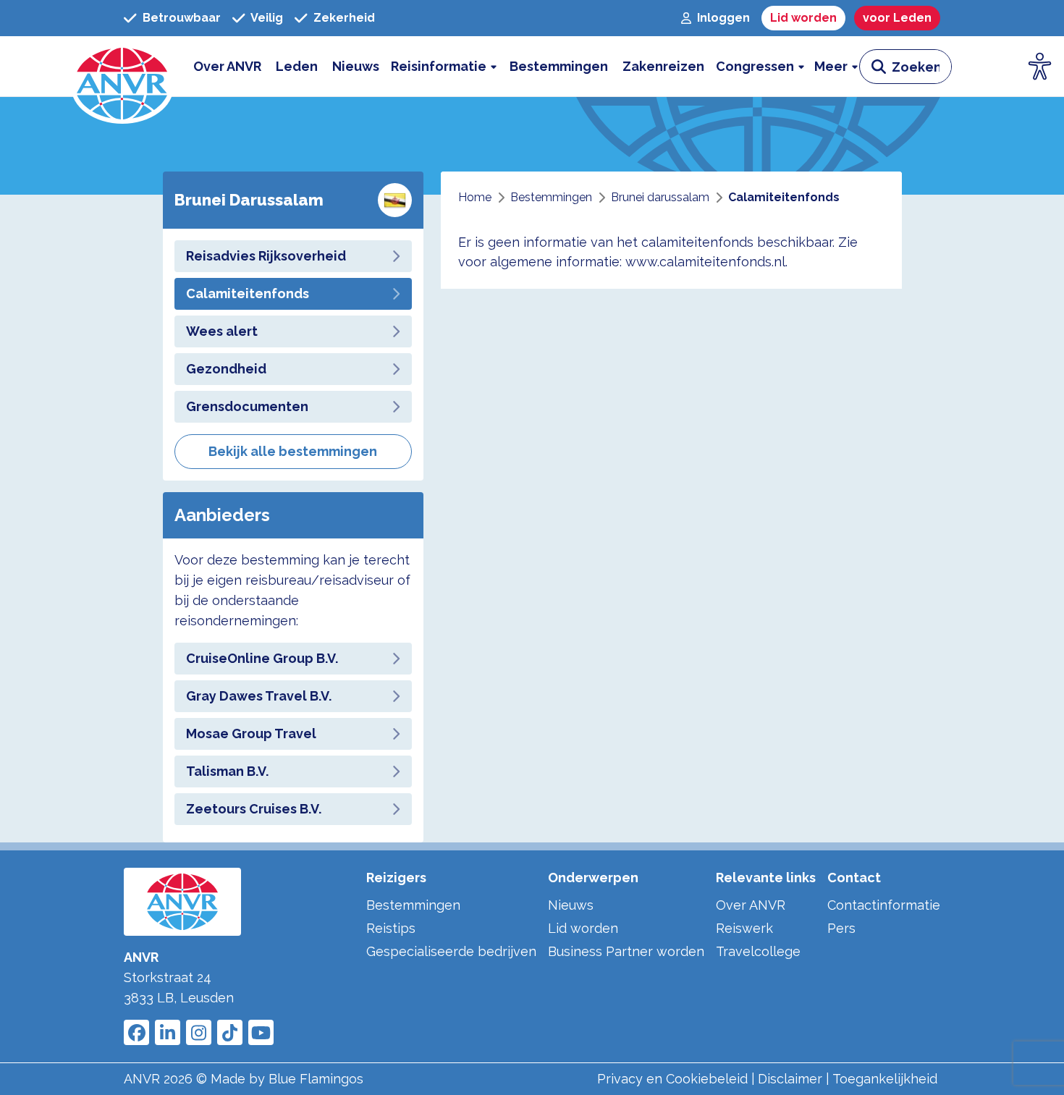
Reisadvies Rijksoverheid (266, 255)
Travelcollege (758, 951)
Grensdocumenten (247, 406)
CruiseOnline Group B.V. (262, 658)
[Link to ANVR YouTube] (261, 1032)
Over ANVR (750, 905)
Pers (841, 928)
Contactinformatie (883, 905)
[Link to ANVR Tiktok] (229, 1032)
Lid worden (583, 928)
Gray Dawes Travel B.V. (259, 695)
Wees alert (222, 331)
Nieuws (571, 905)
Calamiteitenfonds (247, 293)
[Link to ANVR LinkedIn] (167, 1032)
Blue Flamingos (316, 1078)
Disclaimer (790, 1078)
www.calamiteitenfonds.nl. (706, 261)
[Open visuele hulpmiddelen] (1040, 66)
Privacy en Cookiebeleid (672, 1078)
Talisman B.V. (227, 771)
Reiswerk (744, 928)
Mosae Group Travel (251, 733)
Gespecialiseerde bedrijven (451, 951)
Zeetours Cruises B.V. (253, 808)
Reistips (390, 928)
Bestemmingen (413, 905)
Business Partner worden (626, 951)
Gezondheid (226, 368)
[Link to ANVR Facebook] (136, 1032)
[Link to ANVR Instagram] (198, 1032)
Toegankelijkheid (884, 1078)
